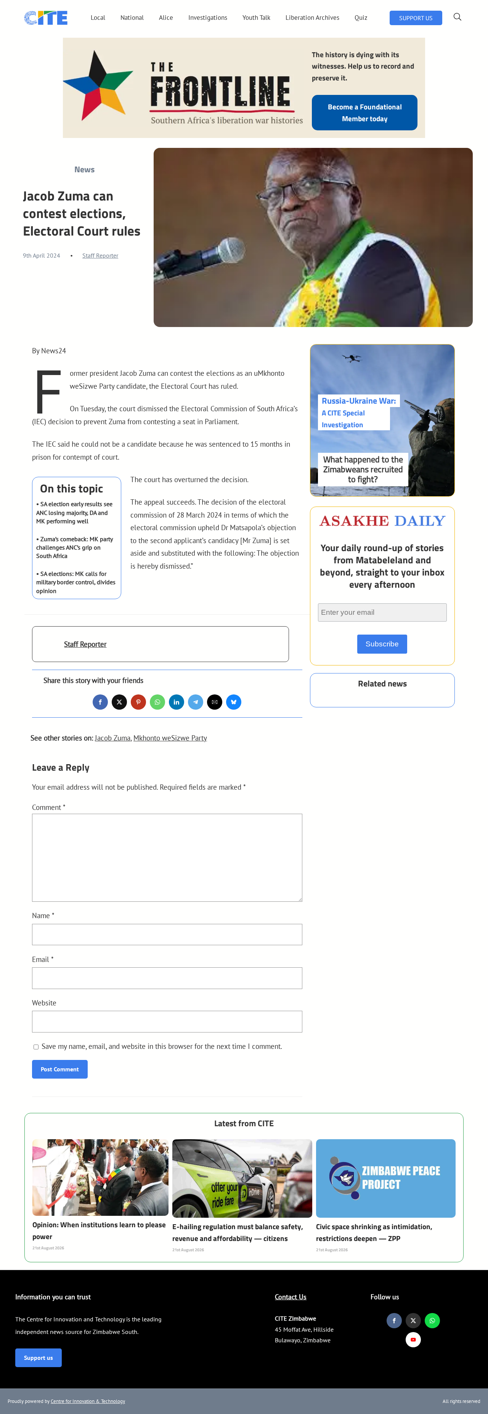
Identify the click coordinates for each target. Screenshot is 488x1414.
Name (43, 915)
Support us (38, 1357)
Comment (49, 807)
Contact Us (291, 1296)
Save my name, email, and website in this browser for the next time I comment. (162, 1046)
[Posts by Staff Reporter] (48, 648)
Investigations (207, 17)
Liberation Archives (312, 17)
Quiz (361, 17)
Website (44, 1002)
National (132, 17)
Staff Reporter (100, 255)
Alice (166, 17)
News (84, 169)
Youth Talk (256, 17)
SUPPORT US (416, 18)
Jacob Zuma (112, 737)
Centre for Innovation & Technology (88, 1401)
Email (43, 959)
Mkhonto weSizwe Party (170, 737)
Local (98, 17)
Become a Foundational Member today (365, 112)
